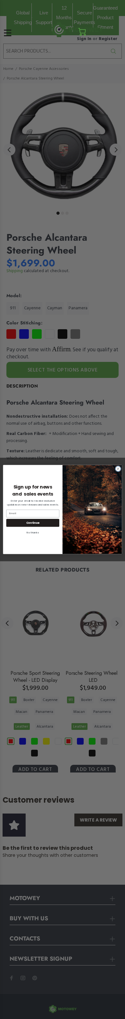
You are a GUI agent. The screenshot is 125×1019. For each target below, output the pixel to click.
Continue (32, 523)
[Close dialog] (118, 469)
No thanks (33, 532)
